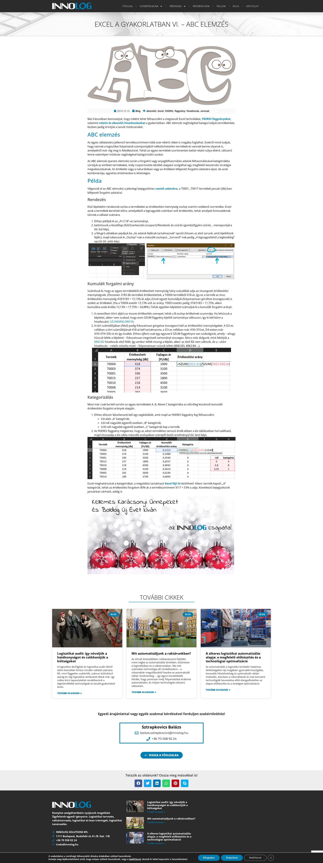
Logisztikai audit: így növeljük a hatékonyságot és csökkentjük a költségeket (82, 657)
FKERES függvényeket (216, 119)
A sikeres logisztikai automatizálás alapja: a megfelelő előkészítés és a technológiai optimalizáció (233, 657)
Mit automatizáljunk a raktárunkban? (161, 653)
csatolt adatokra (166, 188)
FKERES (169, 111)
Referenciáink (201, 6)
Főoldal (127, 6)
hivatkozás (193, 111)
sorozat (205, 111)
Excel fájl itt (173, 483)
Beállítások (255, 857)
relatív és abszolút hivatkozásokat (122, 123)
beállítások (135, 859)
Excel (161, 111)
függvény (180, 111)
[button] (138, 783)
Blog (236, 6)
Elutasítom (232, 857)
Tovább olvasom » (69, 693)
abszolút (151, 111)
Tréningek (175, 6)
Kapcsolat (252, 6)
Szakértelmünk (149, 6)
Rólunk (221, 6)
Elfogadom (209, 857)
